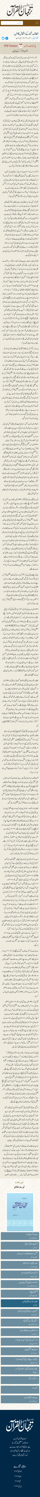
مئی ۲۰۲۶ (18, 1481)
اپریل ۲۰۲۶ (18, 1486)
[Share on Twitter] (3, 38)
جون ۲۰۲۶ (18, 1476)
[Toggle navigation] (37, 23)
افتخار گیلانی (35, 38)
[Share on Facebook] (6, 38)
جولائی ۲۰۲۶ (18, 1471)
